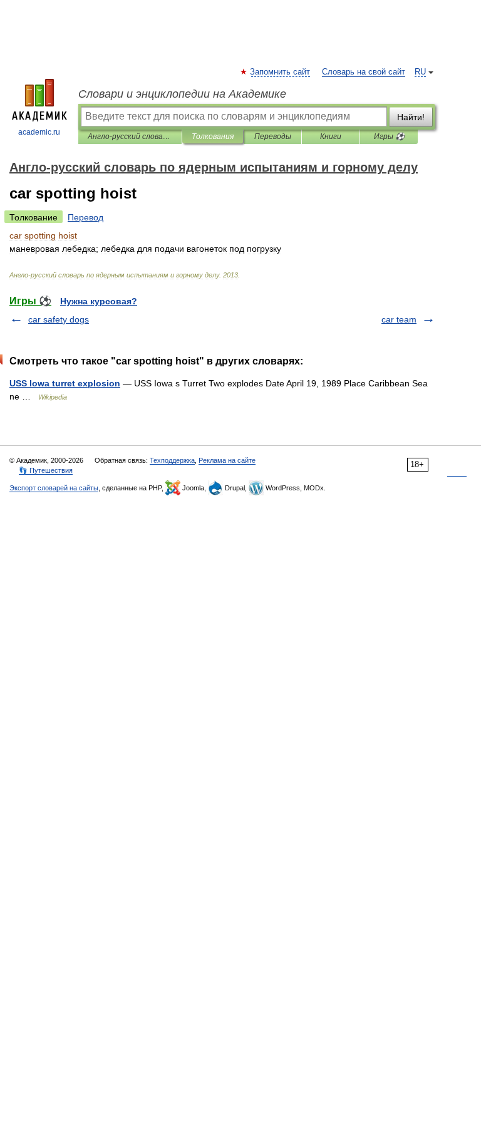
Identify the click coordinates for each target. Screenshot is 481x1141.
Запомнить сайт (280, 72)
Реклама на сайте (227, 460)
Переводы (272, 136)
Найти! (411, 117)
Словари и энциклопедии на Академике (182, 94)
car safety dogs (58, 319)
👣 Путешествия (46, 470)
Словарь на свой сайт (363, 72)
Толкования (213, 136)
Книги (330, 136)
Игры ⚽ (389, 136)
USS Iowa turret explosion (64, 383)
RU (420, 72)
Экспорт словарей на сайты (53, 488)
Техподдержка (172, 460)
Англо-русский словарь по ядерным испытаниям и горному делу (130, 136)
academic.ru (39, 132)
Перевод (85, 217)
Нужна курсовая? (98, 301)
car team (398, 319)
